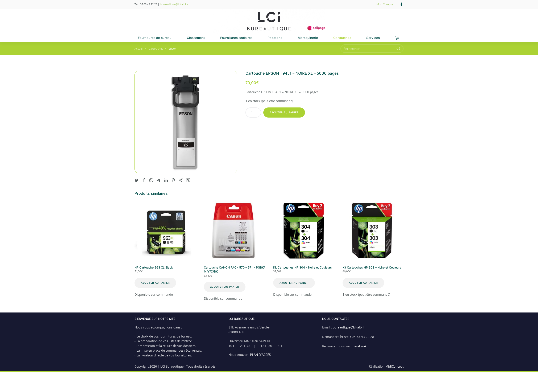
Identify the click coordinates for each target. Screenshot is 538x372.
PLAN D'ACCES (260, 354)
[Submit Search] (398, 48)
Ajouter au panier (284, 112)
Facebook (360, 346)
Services (373, 38)
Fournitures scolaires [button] (236, 38)
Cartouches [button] (342, 38)
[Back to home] (269, 21)
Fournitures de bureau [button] (154, 38)
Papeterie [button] (275, 38)
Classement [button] (196, 38)
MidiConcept (394, 366)
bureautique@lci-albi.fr (174, 4)
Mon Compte (384, 4)
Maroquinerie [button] (308, 38)
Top (528, 362)
